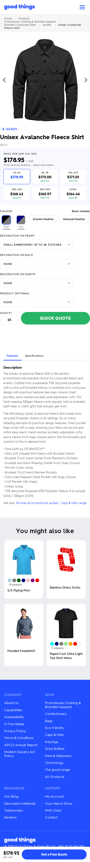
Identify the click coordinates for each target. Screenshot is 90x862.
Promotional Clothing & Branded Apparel (30, 21)
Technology (54, 762)
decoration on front (17, 235)
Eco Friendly (54, 727)
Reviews (10, 817)
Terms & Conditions (18, 737)
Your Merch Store (58, 803)
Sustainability (14, 716)
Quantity (6, 313)
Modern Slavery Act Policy (19, 753)
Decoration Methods (20, 803)
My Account (54, 796)
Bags (49, 720)
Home (8, 18)
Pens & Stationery (58, 755)
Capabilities (13, 710)
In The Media (14, 724)
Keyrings (51, 741)
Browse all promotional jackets (37, 503)
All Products (54, 776)
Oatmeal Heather (74, 219)
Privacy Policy (15, 731)
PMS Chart (53, 810)
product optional (15, 293)
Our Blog (11, 796)
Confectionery (56, 713)
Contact (51, 817)
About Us (11, 702)
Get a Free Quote (54, 854)
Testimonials (13, 810)
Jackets (47, 24)
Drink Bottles (54, 748)
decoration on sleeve (17, 274)
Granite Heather (43, 219)
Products (24, 18)
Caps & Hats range (73, 503)
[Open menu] (82, 7)
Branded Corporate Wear (20, 24)
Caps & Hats (54, 734)
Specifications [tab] (34, 355)
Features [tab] (12, 355)
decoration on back (16, 255)
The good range (57, 769)
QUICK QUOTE (55, 318)
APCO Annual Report (20, 745)
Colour (45, 211)
